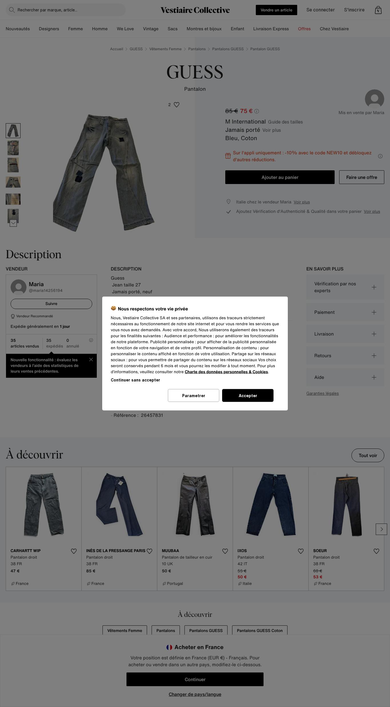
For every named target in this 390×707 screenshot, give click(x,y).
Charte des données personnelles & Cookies (226, 372)
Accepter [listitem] (248, 396)
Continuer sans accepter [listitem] (135, 380)
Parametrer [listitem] (193, 396)
